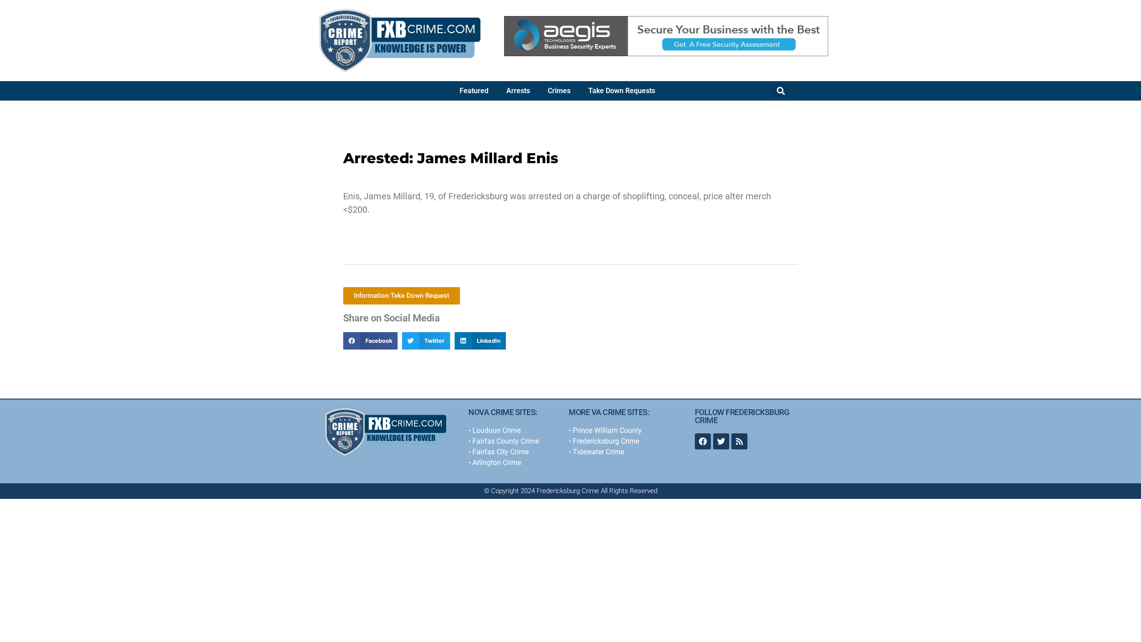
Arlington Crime (496, 462)
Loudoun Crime (496, 430)
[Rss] (739, 441)
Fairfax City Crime (500, 452)
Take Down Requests (621, 90)
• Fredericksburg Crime (604, 441)
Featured (474, 90)
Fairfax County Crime (505, 441)
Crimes (559, 90)
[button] (780, 90)
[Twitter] (721, 441)
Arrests (518, 90)
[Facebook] (703, 441)
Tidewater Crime (598, 452)
